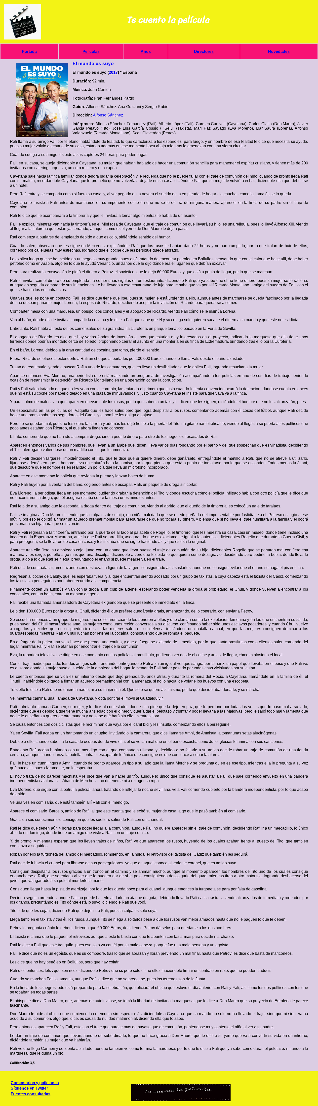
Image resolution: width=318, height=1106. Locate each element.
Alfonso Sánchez (108, 115)
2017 (113, 72)
